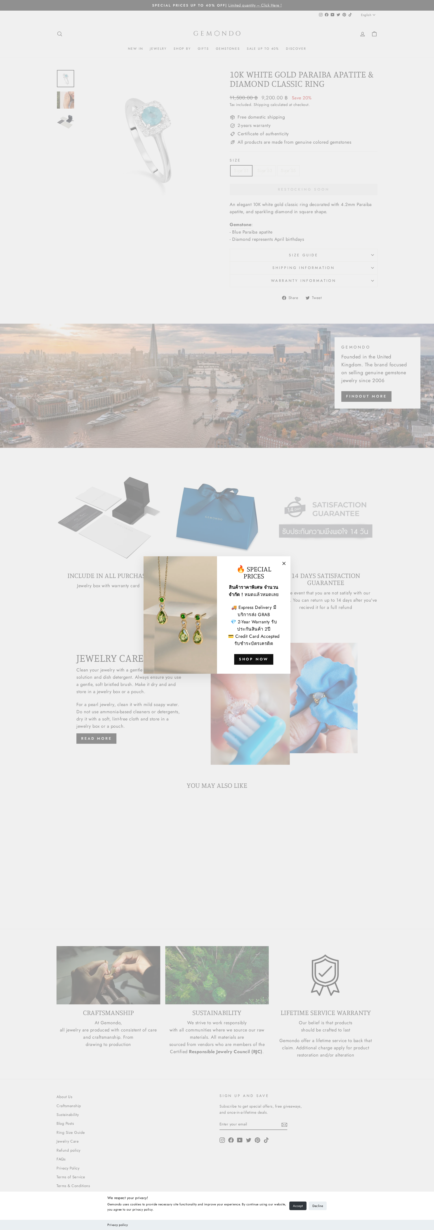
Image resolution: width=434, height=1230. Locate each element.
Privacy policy (117, 1225)
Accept (298, 1206)
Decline (317, 1206)
